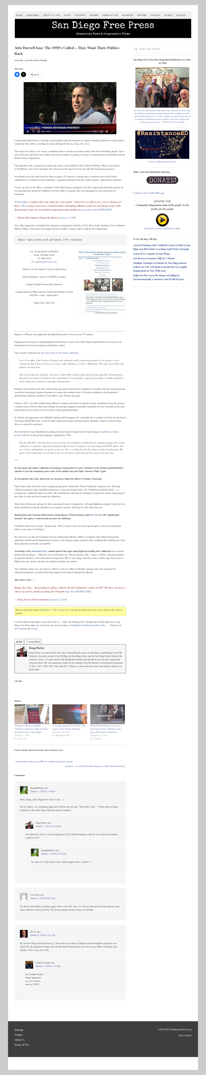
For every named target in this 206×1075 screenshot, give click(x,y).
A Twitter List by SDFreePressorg (148, 192)
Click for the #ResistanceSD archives (162, 161)
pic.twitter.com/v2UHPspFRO (96, 209)
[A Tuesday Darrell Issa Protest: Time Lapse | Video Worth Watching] (69, 714)
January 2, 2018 (67, 217)
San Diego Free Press (103, 26)
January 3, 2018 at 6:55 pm (53, 853)
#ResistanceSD (35, 750)
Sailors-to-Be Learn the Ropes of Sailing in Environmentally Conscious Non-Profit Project (158, 277)
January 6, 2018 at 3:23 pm (48, 966)
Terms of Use (21, 1044)
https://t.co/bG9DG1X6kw (78, 591)
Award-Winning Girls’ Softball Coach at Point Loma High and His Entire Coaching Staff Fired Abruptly (161, 247)
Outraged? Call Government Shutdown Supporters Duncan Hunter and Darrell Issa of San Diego (31, 729)
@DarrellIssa (21, 201)
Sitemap (18, 1030)
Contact (18, 1034)
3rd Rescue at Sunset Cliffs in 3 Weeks (154, 258)
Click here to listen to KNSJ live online (162, 228)
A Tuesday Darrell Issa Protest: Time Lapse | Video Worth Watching (69, 727)
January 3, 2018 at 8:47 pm (42, 898)
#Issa (24, 205)
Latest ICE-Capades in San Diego (151, 253)
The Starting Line (53, 750)
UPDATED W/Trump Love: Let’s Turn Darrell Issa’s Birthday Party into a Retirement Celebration (105, 729)
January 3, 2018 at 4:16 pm (48, 826)
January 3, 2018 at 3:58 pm (42, 791)
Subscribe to (55, 609)
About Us (19, 1039)
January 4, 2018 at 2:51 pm (42, 935)
